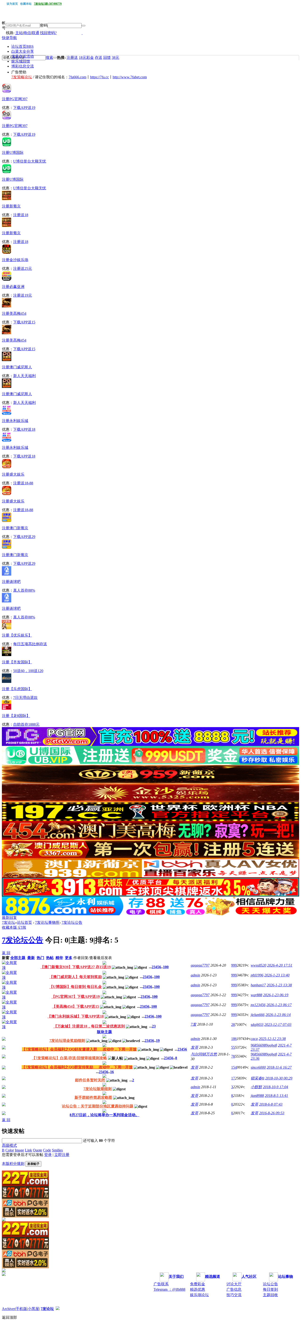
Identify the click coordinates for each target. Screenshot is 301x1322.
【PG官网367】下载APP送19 (75, 997)
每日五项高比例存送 (30, 644)
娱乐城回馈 (20, 61)
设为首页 (12, 3)
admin (195, 975)
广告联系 (161, 1284)
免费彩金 (197, 1284)
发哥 (194, 1047)
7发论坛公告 (72, 922)
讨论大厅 (234, 1284)
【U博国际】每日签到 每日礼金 (75, 987)
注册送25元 (22, 269)
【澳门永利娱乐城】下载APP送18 (75, 1016)
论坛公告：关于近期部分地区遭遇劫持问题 (97, 1106)
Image (19, 1150)
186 (234, 1039)
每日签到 (270, 1289)
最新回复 (9, 918)
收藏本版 (10, 927)
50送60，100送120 (28, 671)
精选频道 (212, 1276)
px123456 (258, 1005)
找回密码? (48, 33)
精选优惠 (197, 1289)
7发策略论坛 (21, 77)
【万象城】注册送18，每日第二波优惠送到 (89, 1026)
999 (234, 965)
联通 (35, 33)
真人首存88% (24, 590)
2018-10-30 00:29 (278, 1078)
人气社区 (249, 1276)
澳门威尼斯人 (17, 367)
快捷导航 (9, 38)
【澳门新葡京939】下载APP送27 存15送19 (75, 967)
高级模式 (9, 1145)
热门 (40, 958)
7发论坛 (8, 922)
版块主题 (104, 1032)
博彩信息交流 (22, 66)
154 (234, 1067)
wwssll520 (258, 965)
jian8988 (257, 1096)
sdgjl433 (257, 1025)
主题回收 (270, 1295)
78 (233, 1056)
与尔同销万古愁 (204, 1054)
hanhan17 (258, 985)
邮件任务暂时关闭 (90, 1080)
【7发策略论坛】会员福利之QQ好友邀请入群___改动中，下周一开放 (79, 1049)
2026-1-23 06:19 (275, 995)
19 (158, 1041)
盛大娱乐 (13, 474)
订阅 (22, 927)
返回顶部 (9, 1317)
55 (233, 1047)
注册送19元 (22, 295)
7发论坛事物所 (47, 922)
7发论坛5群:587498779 (48, 3)
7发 (193, 1024)
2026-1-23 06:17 (279, 1005)
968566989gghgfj (264, 1045)
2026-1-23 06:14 (278, 1015)
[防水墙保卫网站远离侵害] (57, 1309)
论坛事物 (285, 1276)
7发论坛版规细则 (97, 1089)
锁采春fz (257, 1078)
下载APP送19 (24, 108)
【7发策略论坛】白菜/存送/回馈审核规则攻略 (69, 1058)
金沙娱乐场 (15, 260)
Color (9, 1150)
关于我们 (176, 1276)
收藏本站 (26, 3)
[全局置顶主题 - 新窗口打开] (10, 968)
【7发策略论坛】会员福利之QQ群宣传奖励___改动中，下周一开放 (77, 1067)
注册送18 (20, 215)
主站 (19, 33)
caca (254, 1039)
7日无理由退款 (25, 698)
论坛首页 (22, 46)
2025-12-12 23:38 (272, 1039)
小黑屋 (33, 1309)
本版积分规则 (13, 1164)
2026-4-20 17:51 (279, 965)
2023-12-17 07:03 (277, 1025)
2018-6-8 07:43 (270, 1104)
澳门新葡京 (15, 528)
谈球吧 (11, 582)
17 (233, 1078)
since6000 (258, 1067)
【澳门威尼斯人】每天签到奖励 (75, 977)
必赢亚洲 (13, 287)
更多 (68, 958)
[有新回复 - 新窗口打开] (4, 1039)
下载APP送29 (24, 537)
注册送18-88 (23, 483)
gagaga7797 (200, 965)
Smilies (57, 1150)
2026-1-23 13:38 (279, 985)
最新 (31, 958)
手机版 (21, 1309)
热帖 (50, 958)
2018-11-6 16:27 (279, 1067)
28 (233, 1025)
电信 (27, 33)
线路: (10, 33)
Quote (37, 1150)
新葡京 (11, 206)
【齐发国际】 (17, 662)
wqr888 (256, 995)
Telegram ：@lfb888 (169, 1289)
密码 (44, 25)
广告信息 (234, 1289)
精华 (59, 958)
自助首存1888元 (26, 724)
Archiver (8, 1309)
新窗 (5, 958)
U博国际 (13, 153)
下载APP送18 (24, 429)
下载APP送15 (24, 322)
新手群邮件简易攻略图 (93, 1097)
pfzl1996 (257, 975)
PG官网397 (15, 99)
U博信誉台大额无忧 (29, 161)
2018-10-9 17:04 (275, 1087)
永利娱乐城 (15, 421)
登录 (48, 1155)
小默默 (256, 1087)
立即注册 (61, 1155)
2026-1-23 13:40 (276, 975)
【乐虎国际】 (17, 689)
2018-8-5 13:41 (276, 1096)
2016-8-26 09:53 (271, 1113)
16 (112, 1072)
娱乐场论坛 (199, 1295)
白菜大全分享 (22, 51)
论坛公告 (270, 1284)
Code (47, 1150)
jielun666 (258, 1015)
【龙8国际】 (16, 716)
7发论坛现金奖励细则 (67, 1041)
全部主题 (17, 958)
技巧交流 (234, 1295)
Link (28, 1150)
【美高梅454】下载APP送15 (75, 1006)
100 (166, 967)
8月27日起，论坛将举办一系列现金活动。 (104, 1115)
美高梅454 (14, 313)
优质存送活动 (22, 56)
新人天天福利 (24, 376)
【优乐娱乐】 (17, 635)
